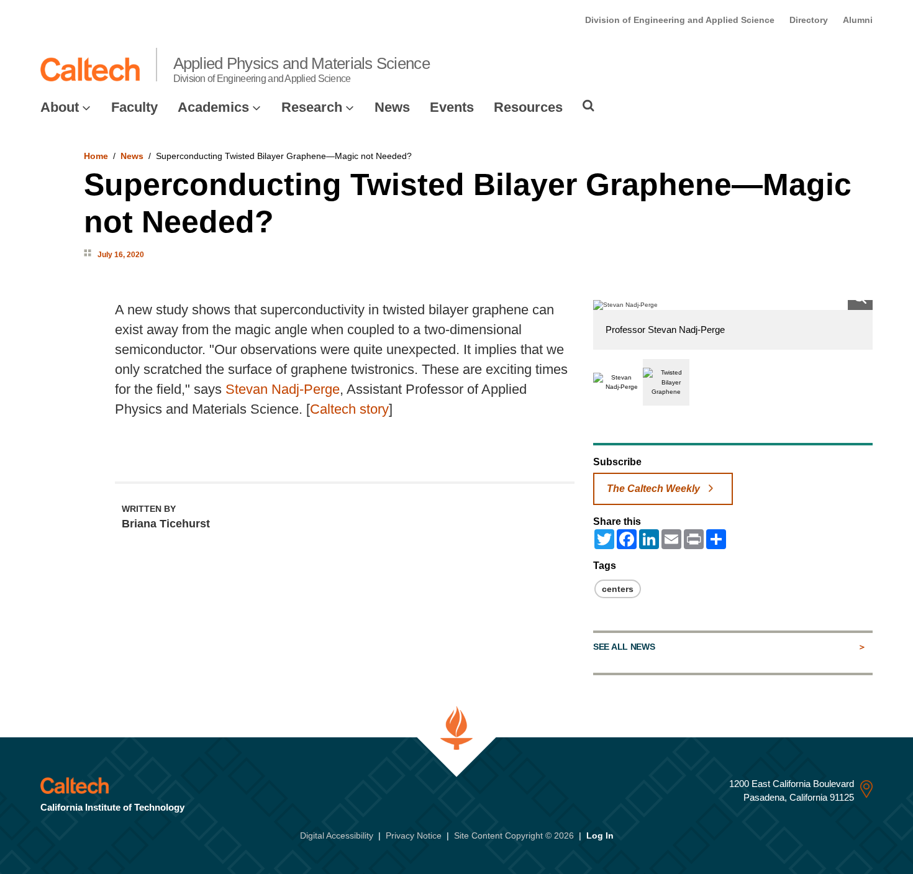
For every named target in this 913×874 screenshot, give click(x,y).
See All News (624, 647)
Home (96, 156)
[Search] (588, 105)
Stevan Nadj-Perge (282, 389)
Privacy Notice (414, 835)
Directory (808, 20)
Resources (528, 107)
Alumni (858, 20)
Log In (600, 835)
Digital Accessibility (336, 835)
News (392, 107)
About (59, 107)
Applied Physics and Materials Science (301, 69)
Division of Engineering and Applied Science (679, 20)
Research (311, 107)
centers (618, 589)
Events (452, 107)
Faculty (134, 107)
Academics (213, 107)
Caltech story (349, 409)
